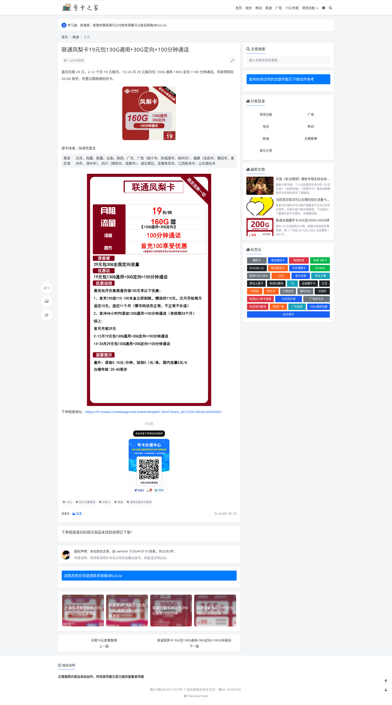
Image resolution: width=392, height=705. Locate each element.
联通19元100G (259, 276)
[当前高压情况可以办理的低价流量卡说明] (260, 206)
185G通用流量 (318, 307)
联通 (268, 8)
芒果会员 (288, 291)
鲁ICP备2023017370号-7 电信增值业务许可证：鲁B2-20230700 (195, 689)
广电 (278, 8)
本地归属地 (276, 283)
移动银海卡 (278, 268)
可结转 (322, 291)
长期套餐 (310, 138)
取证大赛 (320, 276)
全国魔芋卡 (308, 283)
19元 (68, 502)
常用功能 (308, 8)
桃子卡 (271, 291)
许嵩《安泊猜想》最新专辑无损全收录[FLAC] (307, 179)
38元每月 (288, 314)
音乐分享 (266, 150)
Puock (204, 696)
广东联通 (297, 307)
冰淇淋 (254, 291)
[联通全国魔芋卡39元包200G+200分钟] (260, 227)
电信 (248, 8)
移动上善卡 (256, 283)
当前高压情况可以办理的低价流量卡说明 (304, 199)
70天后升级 (289, 299)
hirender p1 (257, 268)
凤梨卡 (106, 502)
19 (292, 283)
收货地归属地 (258, 307)
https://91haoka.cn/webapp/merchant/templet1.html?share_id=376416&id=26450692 (153, 411)
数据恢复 (299, 260)
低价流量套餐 (86, 502)
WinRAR (320, 268)
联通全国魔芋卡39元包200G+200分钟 (302, 220)
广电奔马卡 (316, 299)
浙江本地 (300, 276)
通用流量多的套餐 (140, 502)
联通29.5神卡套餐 (260, 299)
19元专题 (292, 8)
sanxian (122, 551)
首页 (238, 8)
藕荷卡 (257, 260)
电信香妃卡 (278, 260)
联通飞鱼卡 (320, 260)
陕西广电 (278, 307)
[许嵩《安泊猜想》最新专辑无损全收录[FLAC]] (260, 186)
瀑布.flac (305, 291)
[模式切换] (323, 7)
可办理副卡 (299, 268)
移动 (258, 8)
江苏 (324, 283)
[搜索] (330, 7)
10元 (281, 276)
